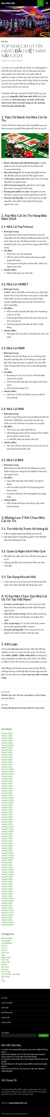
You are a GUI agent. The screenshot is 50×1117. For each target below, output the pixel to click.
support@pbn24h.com (18, 1103)
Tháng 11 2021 (7, 855)
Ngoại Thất (6, 957)
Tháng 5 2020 (7, 886)
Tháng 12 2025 (7, 745)
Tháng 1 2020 (7, 896)
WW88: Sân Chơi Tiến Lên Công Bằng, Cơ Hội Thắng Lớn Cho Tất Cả (23, 695)
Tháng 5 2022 (7, 843)
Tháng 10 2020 (7, 874)
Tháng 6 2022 (7, 841)
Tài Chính (5, 967)
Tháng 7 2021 (7, 860)
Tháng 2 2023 (7, 822)
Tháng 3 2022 (7, 848)
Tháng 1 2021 (7, 867)
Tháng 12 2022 (7, 826)
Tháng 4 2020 (7, 889)
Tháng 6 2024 (7, 783)
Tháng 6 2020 (7, 884)
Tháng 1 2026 (7, 743)
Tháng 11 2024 (7, 771)
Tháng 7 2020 (7, 881)
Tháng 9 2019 (7, 903)
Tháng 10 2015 (7, 922)
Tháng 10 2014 (7, 925)
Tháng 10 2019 (7, 901)
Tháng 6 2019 (7, 908)
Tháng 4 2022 (7, 846)
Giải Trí (4, 42)
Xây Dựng (5, 976)
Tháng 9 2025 (7, 747)
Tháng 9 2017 (7, 917)
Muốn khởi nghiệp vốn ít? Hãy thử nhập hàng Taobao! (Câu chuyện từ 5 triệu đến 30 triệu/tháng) (23, 1055)
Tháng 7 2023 (7, 810)
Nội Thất (5, 960)
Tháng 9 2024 (7, 776)
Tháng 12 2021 (7, 853)
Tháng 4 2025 (7, 759)
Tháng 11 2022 (7, 829)
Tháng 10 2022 (7, 831)
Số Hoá (4, 964)
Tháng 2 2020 (7, 893)
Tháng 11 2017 (7, 913)
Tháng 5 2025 (7, 757)
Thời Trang (5, 972)
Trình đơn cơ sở (47, 3)
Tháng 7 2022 (7, 838)
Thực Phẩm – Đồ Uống (10, 974)
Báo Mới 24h (8, 3)
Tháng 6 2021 (7, 862)
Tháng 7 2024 (7, 781)
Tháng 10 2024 (7, 774)
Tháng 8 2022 (7, 836)
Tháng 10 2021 (7, 858)
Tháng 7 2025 (7, 752)
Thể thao (5, 969)
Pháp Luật (5, 962)
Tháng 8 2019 (7, 905)
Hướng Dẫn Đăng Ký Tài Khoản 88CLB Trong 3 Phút (22, 706)
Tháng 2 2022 (7, 850)
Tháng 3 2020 (7, 891)
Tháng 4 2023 (7, 817)
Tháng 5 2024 (7, 786)
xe (2, 979)
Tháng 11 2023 (7, 800)
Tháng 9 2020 (7, 877)
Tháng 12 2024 (7, 769)
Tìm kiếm (5, 1032)
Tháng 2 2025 (7, 764)
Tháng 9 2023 (7, 805)
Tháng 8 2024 (7, 779)
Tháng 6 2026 (7, 733)
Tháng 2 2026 (7, 740)
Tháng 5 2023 (7, 814)
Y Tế (3, 981)
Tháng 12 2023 (7, 798)
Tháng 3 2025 (7, 762)
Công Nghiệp (6, 943)
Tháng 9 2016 (7, 920)
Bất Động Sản (7, 938)
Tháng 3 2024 (7, 791)
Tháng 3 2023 (7, 819)
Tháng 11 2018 (7, 910)
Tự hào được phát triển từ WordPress (14, 1114)
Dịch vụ (4, 945)
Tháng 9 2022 (7, 834)
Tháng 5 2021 (7, 865)
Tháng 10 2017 (7, 915)
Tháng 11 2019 (7, 898)
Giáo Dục (5, 952)
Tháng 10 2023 (7, 803)
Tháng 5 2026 (7, 736)
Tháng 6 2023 (7, 812)
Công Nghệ (6, 940)
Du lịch (4, 948)
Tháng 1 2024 (7, 795)
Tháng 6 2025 (7, 755)
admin (19, 61)
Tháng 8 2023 (7, 807)
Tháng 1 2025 (7, 767)
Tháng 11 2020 (7, 872)
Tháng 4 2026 (7, 738)
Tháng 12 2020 (7, 869)
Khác (3, 955)
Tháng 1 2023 (7, 824)
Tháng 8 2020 (7, 879)
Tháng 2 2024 (7, 793)
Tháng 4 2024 (7, 788)
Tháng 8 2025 (7, 750)
